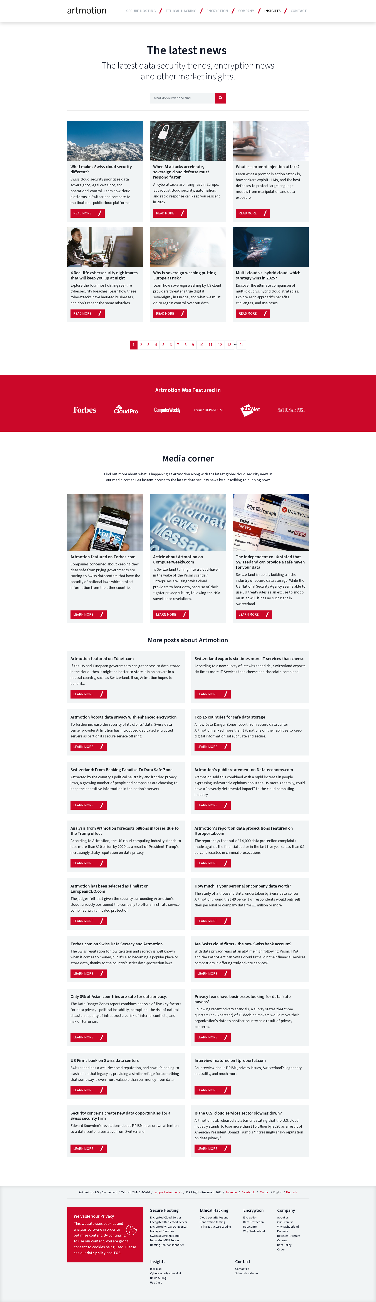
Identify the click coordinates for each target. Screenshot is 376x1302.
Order (281, 1249)
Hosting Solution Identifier (167, 1245)
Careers (282, 1240)
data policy (96, 1253)
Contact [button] (299, 11)
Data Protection (253, 1222)
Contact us (242, 1269)
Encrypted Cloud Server (165, 1217)
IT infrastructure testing (215, 1227)
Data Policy (284, 1245)
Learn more (83, 614)
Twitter (265, 1192)
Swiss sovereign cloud (165, 1236)
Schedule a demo (246, 1273)
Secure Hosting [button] (141, 11)
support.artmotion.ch (168, 1192)
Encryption (250, 1217)
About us (283, 1217)
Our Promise (285, 1222)
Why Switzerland (254, 1231)
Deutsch (291, 1192)
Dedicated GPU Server (164, 1240)
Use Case (156, 1282)
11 (211, 345)
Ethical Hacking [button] (181, 11)
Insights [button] (272, 11)
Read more (82, 213)
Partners (282, 1231)
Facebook (248, 1192)
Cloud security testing (214, 1217)
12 (220, 345)
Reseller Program (288, 1236)
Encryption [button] (217, 11)
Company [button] (246, 11)
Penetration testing (212, 1222)
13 (229, 345)
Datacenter (250, 1227)
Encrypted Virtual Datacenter (169, 1227)
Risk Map (156, 1269)
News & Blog (158, 1278)
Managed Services (162, 1231)
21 (241, 345)
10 (201, 345)
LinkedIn (231, 1192)
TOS (117, 1253)
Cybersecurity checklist (165, 1273)
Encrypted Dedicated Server (168, 1222)
